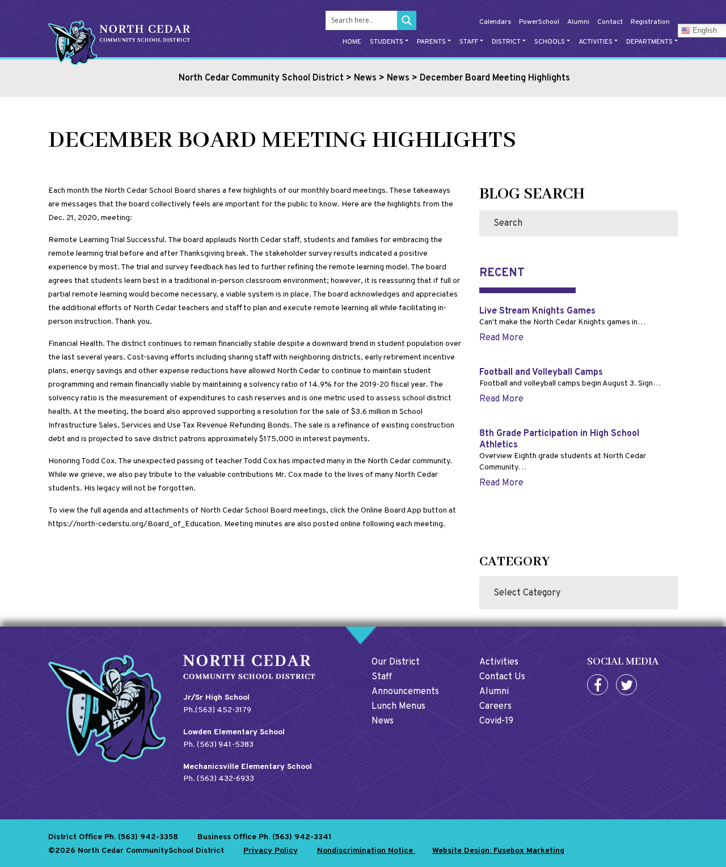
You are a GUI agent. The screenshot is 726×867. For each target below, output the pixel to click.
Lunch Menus (398, 706)
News (383, 721)
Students (386, 41)
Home (352, 41)
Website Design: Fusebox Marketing (498, 851)
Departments (649, 41)
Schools (549, 41)
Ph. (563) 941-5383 (218, 745)
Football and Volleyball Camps (541, 372)
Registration (650, 22)
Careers (495, 706)
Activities (596, 41)
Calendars (495, 22)
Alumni (578, 22)
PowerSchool (539, 22)
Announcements (405, 691)
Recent (502, 273)
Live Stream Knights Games (537, 311)
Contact (610, 22)
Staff (468, 41)
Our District (396, 662)
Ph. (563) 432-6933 (218, 779)
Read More (501, 338)
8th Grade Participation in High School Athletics (559, 439)
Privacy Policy (270, 851)
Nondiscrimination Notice (366, 851)
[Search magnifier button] (406, 20)
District (506, 41)
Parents (431, 41)
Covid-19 (496, 721)
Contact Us (502, 677)
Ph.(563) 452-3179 (217, 710)
